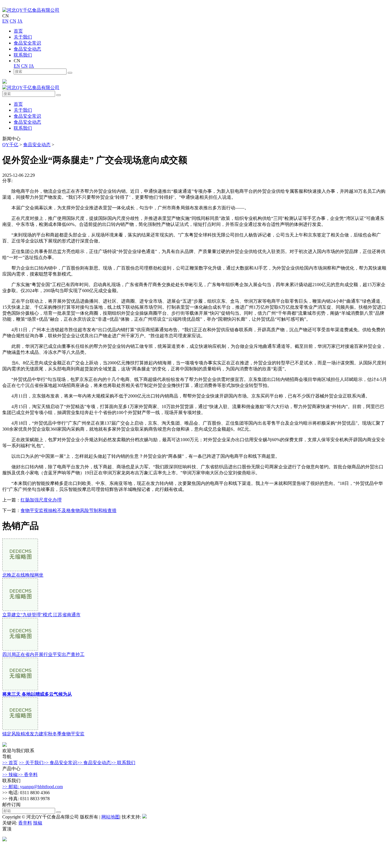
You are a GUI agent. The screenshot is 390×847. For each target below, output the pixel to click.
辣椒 (37, 822)
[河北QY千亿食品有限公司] (30, 10)
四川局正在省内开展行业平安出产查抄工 (43, 654)
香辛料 (25, 822)
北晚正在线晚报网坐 (22, 575)
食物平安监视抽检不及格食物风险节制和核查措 (68, 510)
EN (5, 21)
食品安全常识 (27, 43)
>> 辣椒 (10, 774)
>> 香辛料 (28, 774)
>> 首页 (10, 762)
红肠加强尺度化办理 (41, 499)
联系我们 (23, 55)
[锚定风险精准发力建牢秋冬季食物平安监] (20, 728)
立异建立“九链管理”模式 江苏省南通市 (41, 614)
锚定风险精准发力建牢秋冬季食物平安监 (43, 733)
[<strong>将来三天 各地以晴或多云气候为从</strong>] (20, 688)
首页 (18, 31)
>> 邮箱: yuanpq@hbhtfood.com (32, 786)
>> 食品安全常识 (60, 762)
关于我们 (23, 37)
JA (20, 21)
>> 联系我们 (123, 762)
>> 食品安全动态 (94, 762)
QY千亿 (10, 144)
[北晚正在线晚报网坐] (20, 569)
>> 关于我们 (31, 762)
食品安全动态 (27, 49)
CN (13, 21)
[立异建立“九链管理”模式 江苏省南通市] (20, 609)
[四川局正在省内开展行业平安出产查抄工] (20, 649)
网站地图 (110, 816)
